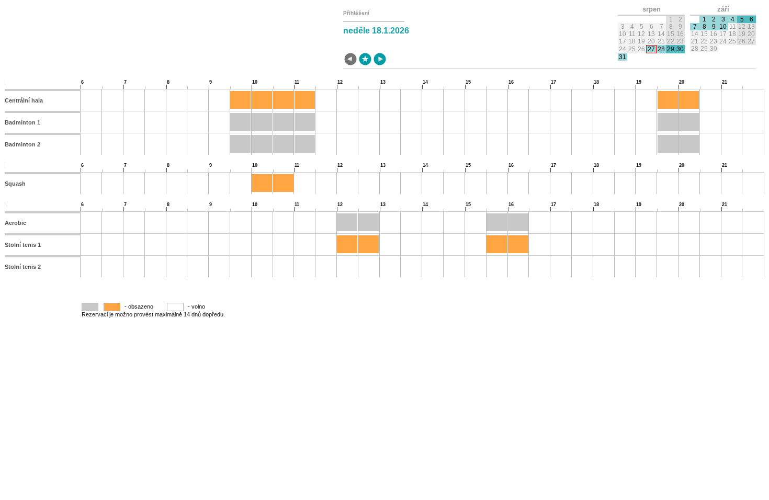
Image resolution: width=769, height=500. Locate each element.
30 (680, 49)
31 (622, 57)
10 (723, 26)
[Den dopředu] (379, 60)
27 (651, 49)
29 (670, 49)
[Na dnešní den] (365, 60)
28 (661, 49)
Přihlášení (356, 13)
